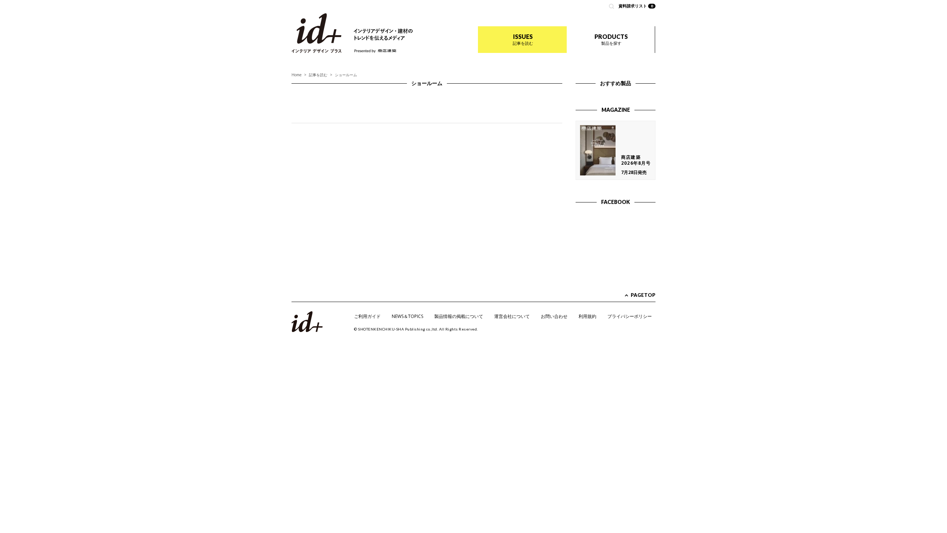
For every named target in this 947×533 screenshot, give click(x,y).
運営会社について (512, 316)
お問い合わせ (554, 316)
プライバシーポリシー (629, 316)
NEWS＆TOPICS (407, 316)
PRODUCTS (611, 39)
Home (296, 74)
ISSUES (523, 39)
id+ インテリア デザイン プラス (316, 33)
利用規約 (587, 316)
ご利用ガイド (367, 316)
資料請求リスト (636, 6)
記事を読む (318, 74)
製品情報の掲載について (458, 316)
